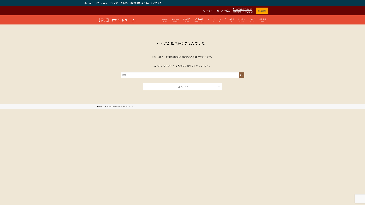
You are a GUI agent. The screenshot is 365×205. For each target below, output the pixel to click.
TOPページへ (182, 86)
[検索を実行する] (241, 75)
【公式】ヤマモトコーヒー (117, 20)
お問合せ (262, 10)
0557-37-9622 (244, 9)
